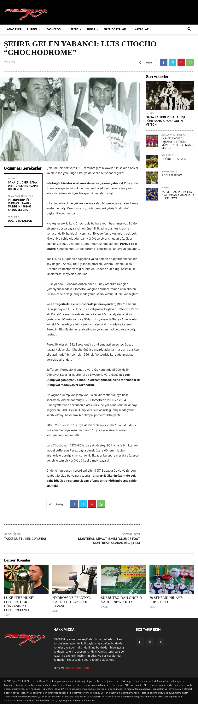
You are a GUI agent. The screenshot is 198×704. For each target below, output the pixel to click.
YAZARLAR (142, 29)
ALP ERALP (13, 217)
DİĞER (91, 29)
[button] (189, 29)
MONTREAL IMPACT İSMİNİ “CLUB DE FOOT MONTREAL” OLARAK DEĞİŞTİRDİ (109, 541)
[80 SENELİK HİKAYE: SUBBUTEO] (171, 579)
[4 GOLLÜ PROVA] (152, 178)
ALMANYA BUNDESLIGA (19, 196)
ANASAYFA (14, 29)
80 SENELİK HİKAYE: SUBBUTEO (166, 600)
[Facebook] (163, 62)
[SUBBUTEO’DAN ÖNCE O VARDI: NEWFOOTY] (123, 579)
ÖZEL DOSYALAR (115, 29)
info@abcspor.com (77, 668)
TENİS (74, 29)
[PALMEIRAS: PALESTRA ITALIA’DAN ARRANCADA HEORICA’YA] (152, 194)
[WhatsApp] (190, 62)
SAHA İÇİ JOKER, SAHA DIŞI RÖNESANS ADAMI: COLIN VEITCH (23, 186)
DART (6, 615)
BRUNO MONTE (169, 172)
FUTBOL (32, 29)
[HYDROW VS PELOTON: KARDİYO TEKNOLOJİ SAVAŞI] (74, 579)
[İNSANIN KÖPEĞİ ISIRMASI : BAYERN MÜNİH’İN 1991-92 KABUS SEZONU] (152, 141)
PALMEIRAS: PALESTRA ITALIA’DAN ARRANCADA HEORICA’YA (177, 195)
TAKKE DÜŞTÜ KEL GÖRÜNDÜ (25, 539)
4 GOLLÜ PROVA (171, 175)
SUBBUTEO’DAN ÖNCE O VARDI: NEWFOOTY (121, 600)
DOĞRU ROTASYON (20, 220)
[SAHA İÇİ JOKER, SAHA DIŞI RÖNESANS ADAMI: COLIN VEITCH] (170, 95)
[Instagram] (150, 642)
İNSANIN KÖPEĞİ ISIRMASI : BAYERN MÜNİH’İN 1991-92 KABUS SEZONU (20, 205)
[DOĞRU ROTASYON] (152, 161)
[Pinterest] (181, 62)
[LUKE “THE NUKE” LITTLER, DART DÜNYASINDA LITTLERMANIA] (26, 579)
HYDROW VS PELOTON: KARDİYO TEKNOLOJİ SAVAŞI (71, 602)
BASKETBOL (54, 29)
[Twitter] (172, 62)
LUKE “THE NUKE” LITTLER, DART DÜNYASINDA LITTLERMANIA (19, 604)
